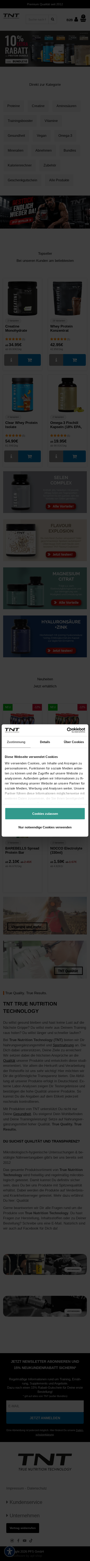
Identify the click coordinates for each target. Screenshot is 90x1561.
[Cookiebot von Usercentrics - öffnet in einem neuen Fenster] (67, 730)
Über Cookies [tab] (74, 741)
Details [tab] (45, 741)
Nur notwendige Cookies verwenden (45, 827)
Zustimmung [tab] (16, 741)
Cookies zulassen (45, 813)
